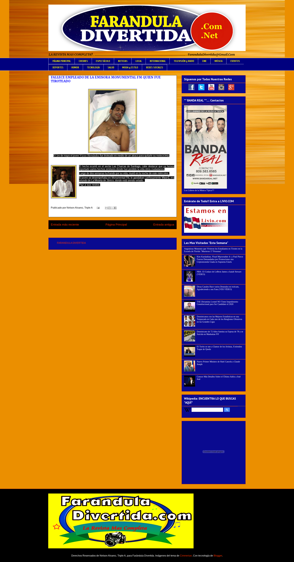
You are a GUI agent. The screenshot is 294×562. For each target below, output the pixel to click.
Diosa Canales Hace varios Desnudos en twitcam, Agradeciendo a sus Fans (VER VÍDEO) (218, 288)
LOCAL (139, 61)
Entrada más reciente (65, 224)
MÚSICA (218, 61)
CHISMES (83, 61)
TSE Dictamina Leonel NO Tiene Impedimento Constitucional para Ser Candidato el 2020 (217, 303)
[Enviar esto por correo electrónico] (106, 207)
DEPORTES (58, 67)
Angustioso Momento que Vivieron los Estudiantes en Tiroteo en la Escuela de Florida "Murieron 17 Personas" (213, 250)
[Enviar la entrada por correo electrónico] (98, 207)
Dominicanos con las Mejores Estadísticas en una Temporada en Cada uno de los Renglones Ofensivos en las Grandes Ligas (219, 319)
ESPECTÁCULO (103, 61)
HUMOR (75, 67)
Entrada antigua (163, 224)
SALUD (111, 67)
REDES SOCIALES (154, 67)
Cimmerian (186, 555)
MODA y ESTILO (130, 67)
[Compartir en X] (112, 207)
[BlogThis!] (109, 207)
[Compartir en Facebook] (115, 207)
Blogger (218, 555)
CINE (204, 61)
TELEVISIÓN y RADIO (184, 61)
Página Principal (116, 224)
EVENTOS (235, 61)
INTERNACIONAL (158, 61)
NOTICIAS (123, 61)
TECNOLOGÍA (93, 67)
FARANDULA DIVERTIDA (71, 243)
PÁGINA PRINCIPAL (62, 61)
